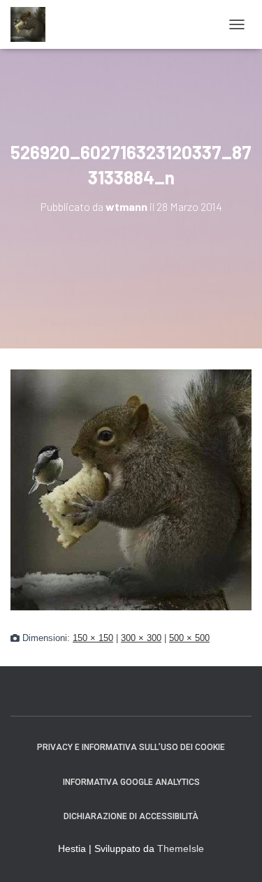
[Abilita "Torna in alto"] (234, 854)
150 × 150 (93, 638)
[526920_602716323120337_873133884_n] (131, 489)
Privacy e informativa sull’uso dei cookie (131, 747)
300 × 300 (141, 638)
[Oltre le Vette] (33, 24)
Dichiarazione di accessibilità (131, 816)
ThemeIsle (180, 848)
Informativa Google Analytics (131, 782)
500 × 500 (189, 638)
